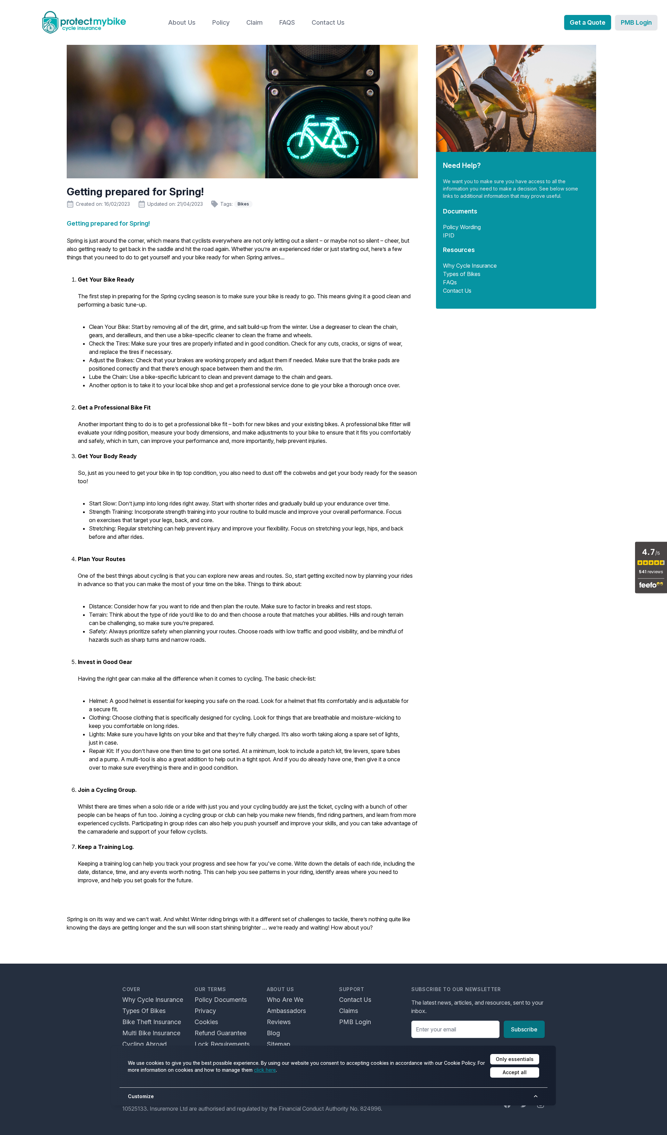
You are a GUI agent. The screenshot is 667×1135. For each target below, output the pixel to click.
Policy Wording (462, 227)
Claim (254, 22)
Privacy (205, 1010)
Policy (221, 22)
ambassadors (286, 1010)
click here (265, 1070)
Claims (348, 1010)
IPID (448, 235)
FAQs (450, 282)
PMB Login (636, 22)
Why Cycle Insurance (470, 265)
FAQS (287, 22)
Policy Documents (221, 999)
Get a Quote (588, 22)
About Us (182, 22)
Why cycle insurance (152, 999)
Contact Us (328, 22)
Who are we (285, 999)
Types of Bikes (461, 273)
